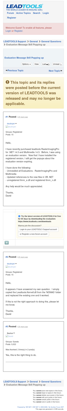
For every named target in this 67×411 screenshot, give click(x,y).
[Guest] (9, 335)
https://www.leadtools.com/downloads (34, 221)
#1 (7, 116)
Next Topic (54, 70)
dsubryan (11, 123)
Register (11, 17)
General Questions (51, 41)
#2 (7, 256)
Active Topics (23, 12)
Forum (10, 12)
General (34, 41)
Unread (56, 64)
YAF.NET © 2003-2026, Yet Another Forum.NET (48, 407)
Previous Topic (16, 70)
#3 (7, 326)
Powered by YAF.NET (24, 407)
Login (46, 12)
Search (37, 12)
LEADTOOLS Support (14, 41)
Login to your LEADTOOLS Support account (38, 229)
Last (44, 64)
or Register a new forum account (33, 234)
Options (25, 64)
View (36, 64)
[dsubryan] (11, 126)
